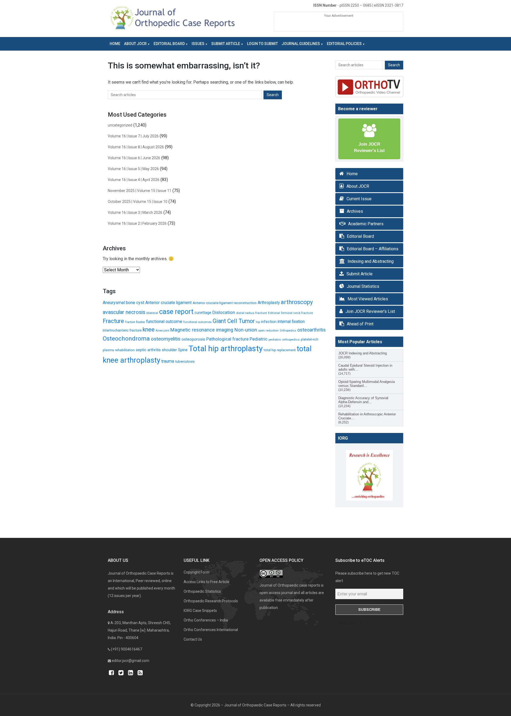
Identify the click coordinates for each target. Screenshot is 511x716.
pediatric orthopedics (284, 339)
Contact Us (193, 639)
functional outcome (164, 321)
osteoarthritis (311, 330)
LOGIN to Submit (262, 44)
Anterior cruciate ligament (168, 302)
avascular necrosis (124, 312)
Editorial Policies (344, 44)
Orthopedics (288, 330)
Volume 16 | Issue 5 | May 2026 (133, 169)
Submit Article (225, 44)
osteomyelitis (165, 339)
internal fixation (291, 321)
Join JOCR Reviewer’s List (370, 311)
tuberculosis (185, 361)
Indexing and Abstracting (371, 261)
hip (258, 322)
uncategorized (120, 125)
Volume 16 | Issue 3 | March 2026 (135, 212)
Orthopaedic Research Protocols (211, 601)
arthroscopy (297, 302)
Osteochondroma (126, 338)
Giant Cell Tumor (234, 321)
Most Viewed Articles (368, 298)
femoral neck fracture (297, 313)
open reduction (268, 330)
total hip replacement (280, 350)
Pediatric (258, 339)
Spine (183, 349)
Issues (198, 44)
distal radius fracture (251, 313)
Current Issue (359, 198)
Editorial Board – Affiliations (372, 248)
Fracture (113, 321)
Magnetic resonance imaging (201, 330)
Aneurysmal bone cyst (123, 302)
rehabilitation (125, 350)
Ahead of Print (360, 323)
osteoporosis (193, 339)
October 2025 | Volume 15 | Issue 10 (137, 201)
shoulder (169, 349)
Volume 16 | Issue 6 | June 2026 (134, 158)
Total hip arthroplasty (226, 348)
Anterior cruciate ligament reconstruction (225, 303)
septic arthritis (148, 349)
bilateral (152, 313)
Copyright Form (196, 572)
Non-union (245, 330)
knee (149, 329)
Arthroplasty (269, 302)
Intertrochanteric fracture (122, 330)
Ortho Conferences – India (206, 620)
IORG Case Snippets (200, 610)
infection (269, 322)
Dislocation (223, 312)
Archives (355, 211)
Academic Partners (366, 223)
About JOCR (135, 44)
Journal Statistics (363, 286)
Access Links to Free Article (206, 582)
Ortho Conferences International (211, 630)
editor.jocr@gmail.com (130, 660)
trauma (167, 361)
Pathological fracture (227, 339)
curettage (203, 312)
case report (176, 312)
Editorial (274, 313)
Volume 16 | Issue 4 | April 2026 (133, 180)
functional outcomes (197, 322)
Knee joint (162, 330)
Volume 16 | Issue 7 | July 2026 (133, 136)
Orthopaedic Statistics (202, 591)
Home (115, 44)
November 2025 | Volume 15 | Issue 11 (139, 191)
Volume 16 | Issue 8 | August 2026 (136, 147)
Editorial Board (169, 44)
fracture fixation (135, 322)
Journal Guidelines (301, 44)
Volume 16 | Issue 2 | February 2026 (137, 223)
